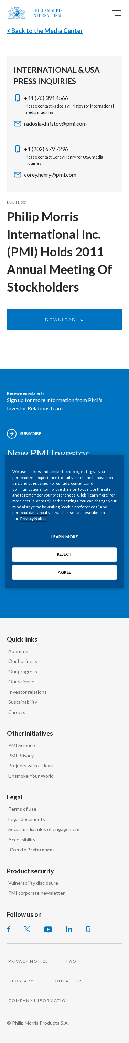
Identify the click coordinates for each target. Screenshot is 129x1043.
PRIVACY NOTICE (28, 961)
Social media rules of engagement (44, 829)
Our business (22, 661)
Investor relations (27, 692)
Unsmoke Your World (31, 776)
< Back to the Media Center (45, 30)
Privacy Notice (33, 518)
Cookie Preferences (32, 849)
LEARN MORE (64, 536)
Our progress (22, 671)
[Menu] (116, 13)
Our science (21, 681)
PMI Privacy (21, 755)
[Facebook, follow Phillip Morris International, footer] (8, 929)
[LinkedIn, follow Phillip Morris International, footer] (69, 929)
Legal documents (26, 819)
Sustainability (22, 702)
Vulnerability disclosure (33, 883)
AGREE (64, 572)
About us (18, 651)
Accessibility (21, 839)
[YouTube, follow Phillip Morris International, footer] (48, 929)
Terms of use (22, 809)
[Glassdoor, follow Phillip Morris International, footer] (88, 929)
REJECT (64, 554)
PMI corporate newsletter (36, 893)
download (60, 319)
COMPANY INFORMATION (38, 1000)
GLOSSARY (20, 980)
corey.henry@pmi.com (50, 174)
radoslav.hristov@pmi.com (55, 123)
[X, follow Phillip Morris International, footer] (27, 929)
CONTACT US (67, 980)
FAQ (71, 961)
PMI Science (21, 745)
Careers (16, 712)
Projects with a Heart (31, 765)
